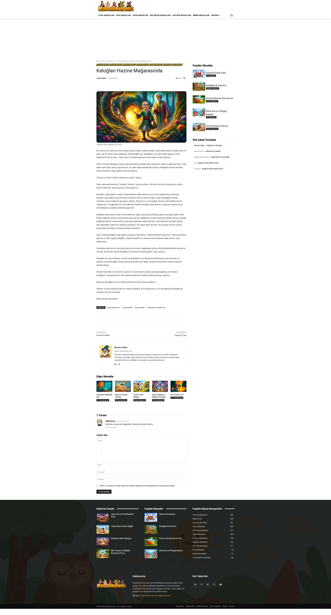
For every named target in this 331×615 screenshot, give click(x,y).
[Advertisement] (165, 38)
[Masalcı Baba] (105, 355)
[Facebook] (114, 84)
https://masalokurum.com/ (123, 351)
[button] (231, 15)
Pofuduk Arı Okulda (214, 145)
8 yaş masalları (140, 307)
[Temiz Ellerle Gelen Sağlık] (102, 529)
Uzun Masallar (177, 65)
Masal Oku (100, 61)
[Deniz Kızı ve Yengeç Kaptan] (199, 112)
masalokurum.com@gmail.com (156, 595)
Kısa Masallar (211, 75)
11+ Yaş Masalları (121, 61)
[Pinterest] (126, 84)
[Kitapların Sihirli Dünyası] (102, 541)
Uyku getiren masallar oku (156, 307)
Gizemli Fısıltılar (103, 335)
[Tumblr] (132, 84)
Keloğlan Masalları (156, 65)
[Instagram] (115, 364)
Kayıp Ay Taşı (180, 335)
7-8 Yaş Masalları (116, 65)
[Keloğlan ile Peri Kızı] (199, 87)
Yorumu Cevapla (111, 427)
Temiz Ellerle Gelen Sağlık (122, 526)
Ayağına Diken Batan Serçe (208, 163)
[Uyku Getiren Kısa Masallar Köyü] (102, 517)
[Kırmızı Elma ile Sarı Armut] (199, 99)
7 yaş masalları (127, 307)
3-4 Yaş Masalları (212, 101)
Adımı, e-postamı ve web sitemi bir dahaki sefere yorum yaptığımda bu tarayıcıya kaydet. (137, 486)
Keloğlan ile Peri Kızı (216, 85)
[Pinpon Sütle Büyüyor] (141, 386)
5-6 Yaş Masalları (142, 65)
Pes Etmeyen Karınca (217, 126)
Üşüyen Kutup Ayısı (216, 72)
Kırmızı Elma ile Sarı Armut (219, 98)
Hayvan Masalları (139, 400)
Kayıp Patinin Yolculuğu (220, 157)
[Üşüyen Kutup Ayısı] (199, 74)
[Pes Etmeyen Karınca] (199, 127)
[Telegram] (144, 84)
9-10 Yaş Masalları (129, 65)
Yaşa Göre (109, 61)
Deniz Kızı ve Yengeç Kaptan (171, 550)
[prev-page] (98, 405)
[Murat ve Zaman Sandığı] (123, 386)
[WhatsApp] (138, 84)
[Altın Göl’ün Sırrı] (178, 386)
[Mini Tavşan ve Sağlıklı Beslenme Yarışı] (102, 553)
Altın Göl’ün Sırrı (177, 395)
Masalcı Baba (101, 78)
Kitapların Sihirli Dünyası (121, 538)
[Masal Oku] (116, 6)
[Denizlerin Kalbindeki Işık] (104, 386)
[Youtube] (220, 584)
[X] (120, 84)
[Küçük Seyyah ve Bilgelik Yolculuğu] (160, 386)
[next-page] (102, 405)
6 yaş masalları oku (113, 307)
